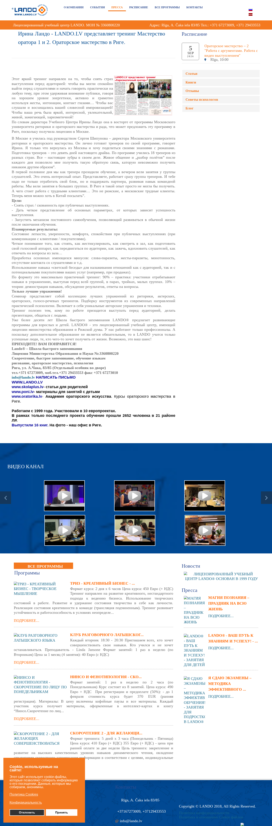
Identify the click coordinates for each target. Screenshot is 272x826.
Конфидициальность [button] (26, 802)
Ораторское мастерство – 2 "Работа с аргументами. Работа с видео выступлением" (231, 51)
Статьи (191, 74)
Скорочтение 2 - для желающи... (106, 733)
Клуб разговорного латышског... (107, 635)
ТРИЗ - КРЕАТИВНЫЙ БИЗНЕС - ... (102, 583)
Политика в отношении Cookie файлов (211, 817)
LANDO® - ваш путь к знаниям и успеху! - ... (233, 638)
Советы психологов (202, 100)
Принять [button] (61, 812)
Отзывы (192, 91)
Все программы (45, 566)
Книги (191, 82)
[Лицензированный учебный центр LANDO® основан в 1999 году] (223, 576)
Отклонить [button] (27, 812)
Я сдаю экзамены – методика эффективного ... (229, 684)
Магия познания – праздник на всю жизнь (228, 603)
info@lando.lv (23, 377)
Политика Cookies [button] (24, 794)
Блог (190, 108)
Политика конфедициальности (204, 813)
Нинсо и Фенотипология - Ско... (106, 677)
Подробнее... (26, 620)
